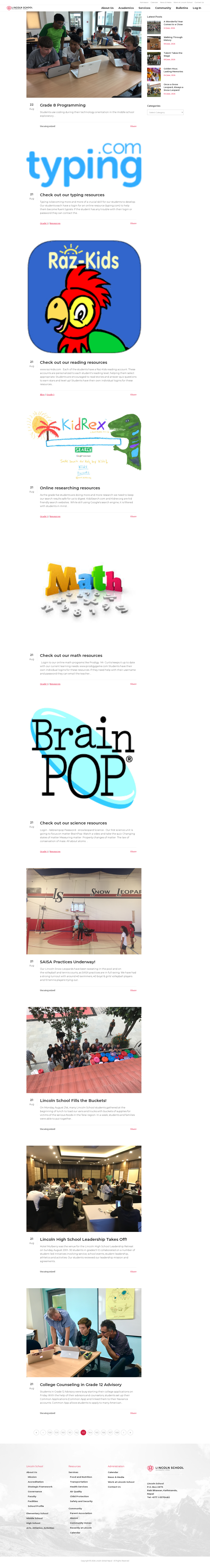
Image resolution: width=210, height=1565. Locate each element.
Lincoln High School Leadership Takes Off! (83, 1239)
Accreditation (36, 1482)
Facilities (33, 1501)
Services (73, 1472)
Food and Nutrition (81, 1477)
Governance (35, 1491)
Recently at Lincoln (81, 1528)
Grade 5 (44, 223)
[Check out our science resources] (83, 758)
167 (110, 1432)
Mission (32, 1477)
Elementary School (37, 1513)
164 (90, 1432)
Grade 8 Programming (63, 105)
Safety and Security (81, 1501)
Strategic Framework (40, 1486)
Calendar (154, 2)
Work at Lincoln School (183, 2)
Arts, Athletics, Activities (40, 1528)
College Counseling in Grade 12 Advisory (81, 1384)
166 (103, 1432)
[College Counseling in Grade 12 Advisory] (83, 1332)
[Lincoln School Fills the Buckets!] (83, 1050)
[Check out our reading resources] (83, 297)
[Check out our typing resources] (83, 165)
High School (33, 1523)
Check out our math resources (71, 655)
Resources (55, 223)
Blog (42, 394)
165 (97, 1432)
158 (50, 1432)
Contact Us (199, 2)
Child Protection (79, 1496)
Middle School (34, 1518)
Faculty (32, 1496)
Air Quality (76, 1491)
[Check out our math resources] (83, 590)
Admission (144, 2)
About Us (31, 1472)
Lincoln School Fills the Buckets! (73, 1100)
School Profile (36, 1506)
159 (56, 1432)
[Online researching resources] (83, 445)
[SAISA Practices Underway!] (83, 911)
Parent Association (81, 1513)
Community (75, 1508)
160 (63, 1432)
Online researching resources (70, 487)
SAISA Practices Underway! (67, 961)
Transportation (79, 1482)
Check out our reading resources (73, 362)
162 (76, 1432)
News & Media (165, 2)
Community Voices (81, 1523)
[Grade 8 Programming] (83, 54)
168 (117, 1432)
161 (69, 1432)
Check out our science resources (73, 823)
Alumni (74, 1518)
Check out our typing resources (72, 194)
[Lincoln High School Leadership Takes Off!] (83, 1189)
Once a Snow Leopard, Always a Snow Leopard (173, 87)
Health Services (79, 1486)
